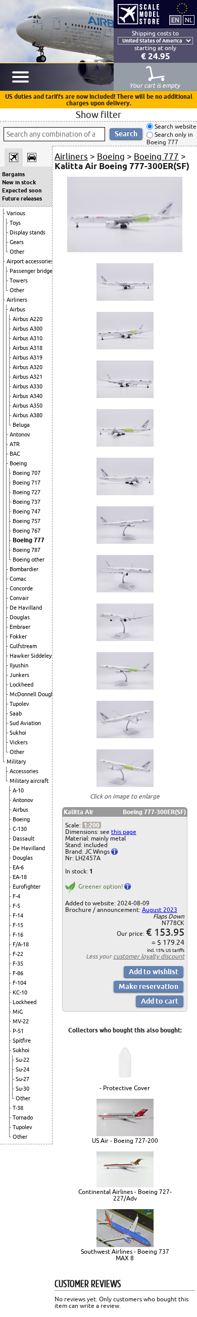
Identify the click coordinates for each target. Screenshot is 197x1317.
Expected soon (21, 190)
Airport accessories (30, 261)
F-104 (19, 983)
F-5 (16, 906)
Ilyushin (19, 665)
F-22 (18, 954)
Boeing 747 (26, 511)
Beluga (21, 425)
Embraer (20, 627)
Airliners (17, 300)
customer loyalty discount (148, 956)
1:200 (91, 825)
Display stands (27, 232)
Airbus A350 (27, 406)
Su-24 (22, 1069)
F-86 (18, 973)
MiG (18, 1012)
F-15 (18, 925)
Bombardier (24, 569)
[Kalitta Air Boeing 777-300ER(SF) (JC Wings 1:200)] (124, 250)
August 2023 (159, 909)
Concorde (21, 588)
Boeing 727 (26, 492)
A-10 (18, 790)
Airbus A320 (27, 367)
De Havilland (26, 608)
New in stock (19, 182)
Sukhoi (18, 733)
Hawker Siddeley (31, 656)
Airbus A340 (27, 396)
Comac (18, 579)
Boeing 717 (26, 483)
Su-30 (22, 1089)
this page (123, 831)
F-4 (16, 896)
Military (16, 762)
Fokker (18, 636)
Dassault (23, 838)
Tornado (23, 1117)
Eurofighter (26, 887)
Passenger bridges (32, 271)
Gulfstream (23, 646)
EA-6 (18, 867)
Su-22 (22, 1060)
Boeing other (28, 559)
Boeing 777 (28, 540)
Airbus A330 (27, 386)
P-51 (18, 1031)
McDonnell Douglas (34, 694)
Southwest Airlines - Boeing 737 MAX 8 (125, 1254)
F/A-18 (21, 944)
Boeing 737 (26, 502)
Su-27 (22, 1079)
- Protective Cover (125, 1088)
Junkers (19, 675)
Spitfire (22, 1040)
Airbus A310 (27, 338)
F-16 (18, 935)
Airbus (17, 309)
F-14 (18, 915)
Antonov (20, 434)
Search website (174, 126)
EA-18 (20, 877)
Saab (16, 713)
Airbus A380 (27, 415)
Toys (15, 223)
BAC (15, 454)
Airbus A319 (27, 357)
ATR (15, 444)
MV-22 (21, 1021)
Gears (17, 242)
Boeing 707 (26, 473)
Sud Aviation (25, 723)
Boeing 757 (26, 521)
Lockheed (21, 685)
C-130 (20, 829)
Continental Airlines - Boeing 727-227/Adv (125, 1195)
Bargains (13, 174)
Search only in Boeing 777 (169, 138)
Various (16, 213)
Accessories (24, 771)
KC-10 (20, 992)
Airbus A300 (27, 329)
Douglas (20, 617)
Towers (19, 280)
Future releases (22, 198)
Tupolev (19, 704)
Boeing (18, 463)
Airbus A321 (27, 377)
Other (17, 252)
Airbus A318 (27, 348)
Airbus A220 (27, 319)
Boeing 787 (26, 550)
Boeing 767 (26, 531)
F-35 (18, 964)
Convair (19, 598)
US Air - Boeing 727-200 (125, 1140)
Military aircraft (29, 781)
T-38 (18, 1108)
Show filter (98, 114)
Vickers (19, 742)
